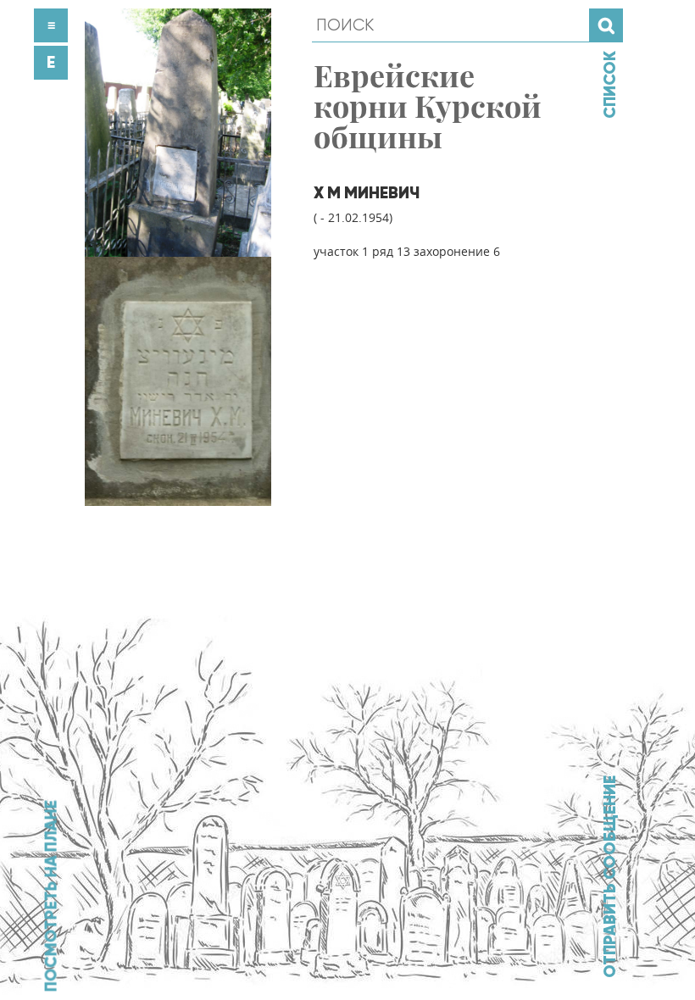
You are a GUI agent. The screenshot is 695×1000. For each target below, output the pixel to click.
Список (609, 85)
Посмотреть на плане (51, 896)
